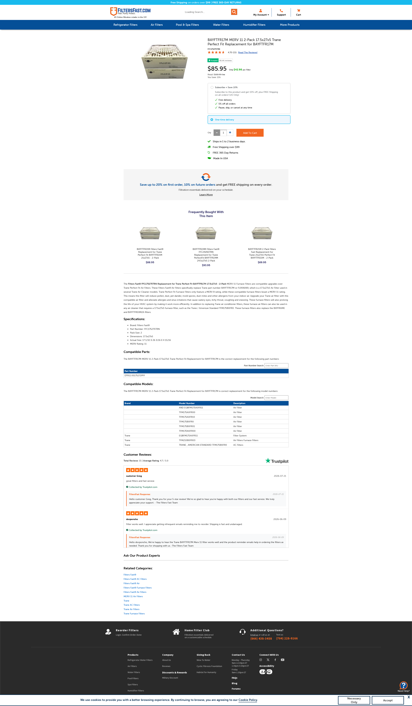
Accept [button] (388, 700)
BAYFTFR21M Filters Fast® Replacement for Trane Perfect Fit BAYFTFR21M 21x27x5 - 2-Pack (150, 253)
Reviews (166, 666)
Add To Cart (250, 132)
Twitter (268, 660)
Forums (236, 688)
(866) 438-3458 (261, 638)
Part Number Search (254, 365)
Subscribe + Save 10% (226, 87)
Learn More (206, 194)
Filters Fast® (130, 574)
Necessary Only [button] (354, 700)
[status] (223, 132)
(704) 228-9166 (287, 638)
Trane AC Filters (132, 604)
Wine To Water (203, 660)
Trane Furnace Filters (134, 613)
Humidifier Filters (136, 690)
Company (167, 654)
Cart (298, 14)
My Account (260, 14)
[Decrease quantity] (217, 132)
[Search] (234, 12)
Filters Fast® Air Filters (135, 592)
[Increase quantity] (230, 132)
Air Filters (132, 666)
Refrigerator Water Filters (140, 660)
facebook (275, 660)
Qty (209, 132)
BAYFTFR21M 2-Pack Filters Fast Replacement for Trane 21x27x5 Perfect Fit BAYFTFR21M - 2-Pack (262, 253)
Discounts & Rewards (174, 672)
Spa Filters (133, 684)
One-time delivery (224, 119)
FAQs (234, 677)
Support (281, 14)
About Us (166, 660)
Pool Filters (133, 678)
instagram (260, 660)
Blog (234, 683)
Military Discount (170, 677)
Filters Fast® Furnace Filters (138, 587)
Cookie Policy (248, 700)
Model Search (257, 397)
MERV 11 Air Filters (133, 596)
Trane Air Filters (131, 609)
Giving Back (203, 654)
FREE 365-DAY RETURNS (226, 2)
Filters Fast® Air (132, 583)
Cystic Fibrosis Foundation (209, 666)
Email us (254, 634)
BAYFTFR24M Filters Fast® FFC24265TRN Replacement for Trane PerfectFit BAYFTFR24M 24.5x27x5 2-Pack (206, 255)
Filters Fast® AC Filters (135, 579)
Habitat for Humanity (206, 672)
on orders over (190, 2)
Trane (126, 600)
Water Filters (134, 672)
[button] (409, 697)
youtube (282, 660)
